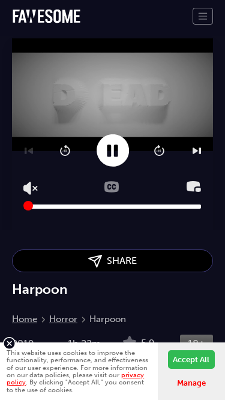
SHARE (119, 260)
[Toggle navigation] (203, 16)
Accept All (191, 359)
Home (24, 319)
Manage (191, 382)
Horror (63, 319)
